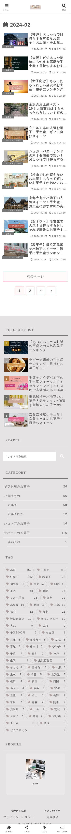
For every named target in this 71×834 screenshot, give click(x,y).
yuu (35, 783)
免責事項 (52, 817)
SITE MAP (18, 811)
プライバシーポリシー (18, 817)
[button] (62, 456)
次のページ (35, 276)
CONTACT (52, 811)
